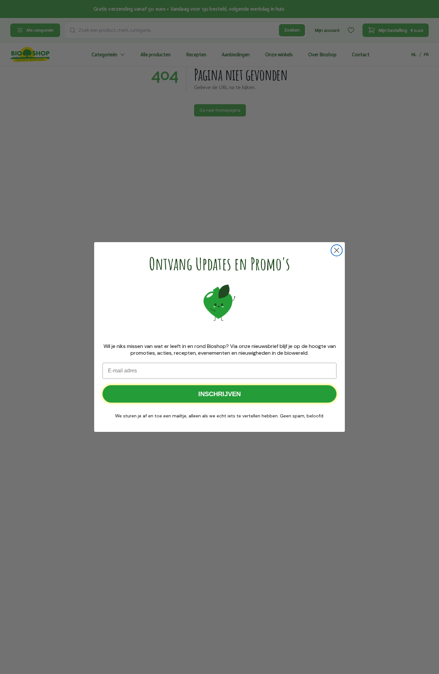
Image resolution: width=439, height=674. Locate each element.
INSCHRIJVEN (219, 393)
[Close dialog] (336, 250)
